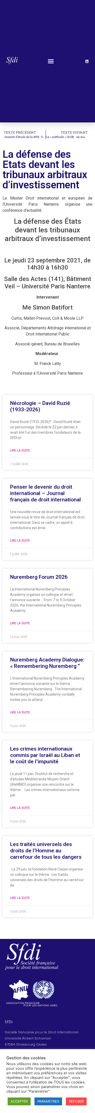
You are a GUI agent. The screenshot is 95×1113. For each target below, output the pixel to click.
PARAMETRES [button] (48, 1101)
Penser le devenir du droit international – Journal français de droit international (45, 493)
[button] (51, 61)
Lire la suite (20, 450)
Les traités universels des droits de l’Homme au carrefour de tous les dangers (46, 850)
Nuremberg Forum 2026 (39, 577)
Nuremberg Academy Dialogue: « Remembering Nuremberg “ (47, 663)
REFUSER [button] (76, 1101)
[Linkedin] (86, 61)
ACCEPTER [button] (19, 1101)
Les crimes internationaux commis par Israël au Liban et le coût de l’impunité (45, 755)
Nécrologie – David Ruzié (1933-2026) (40, 406)
